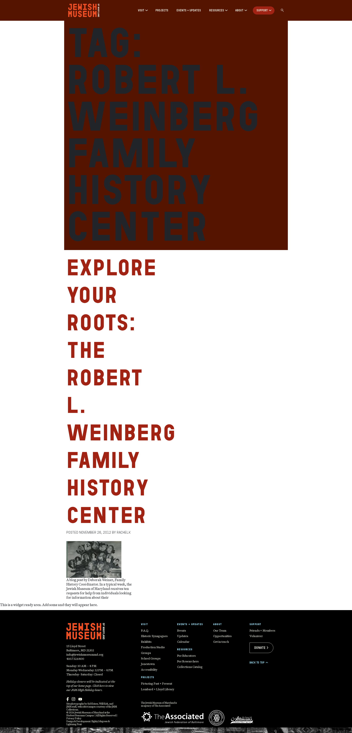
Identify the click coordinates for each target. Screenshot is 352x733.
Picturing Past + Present (156, 683)
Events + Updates (189, 10)
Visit (141, 10)
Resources (216, 10)
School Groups (150, 658)
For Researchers (188, 661)
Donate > (261, 647)
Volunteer (256, 636)
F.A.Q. (145, 630)
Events (181, 630)
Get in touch (221, 641)
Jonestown (148, 664)
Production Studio (153, 647)
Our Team (219, 630)
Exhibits (146, 641)
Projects (161, 10)
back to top (259, 662)
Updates (182, 636)
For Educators (186, 655)
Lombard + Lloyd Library (157, 689)
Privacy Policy (73, 718)
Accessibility (149, 669)
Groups (146, 653)
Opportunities (222, 636)
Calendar (183, 641)
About (239, 10)
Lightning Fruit (74, 724)
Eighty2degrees (99, 721)
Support (262, 10)
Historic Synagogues (154, 636)
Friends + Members (262, 630)
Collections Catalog (190, 667)
